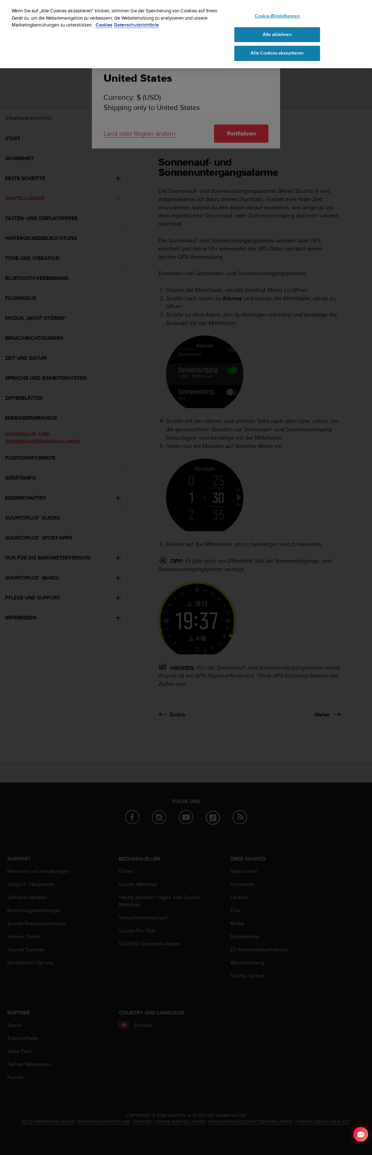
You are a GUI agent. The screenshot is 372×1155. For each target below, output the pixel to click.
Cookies (104, 24)
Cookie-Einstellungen (277, 16)
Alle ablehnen (277, 34)
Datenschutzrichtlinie (136, 24)
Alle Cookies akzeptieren (277, 53)
